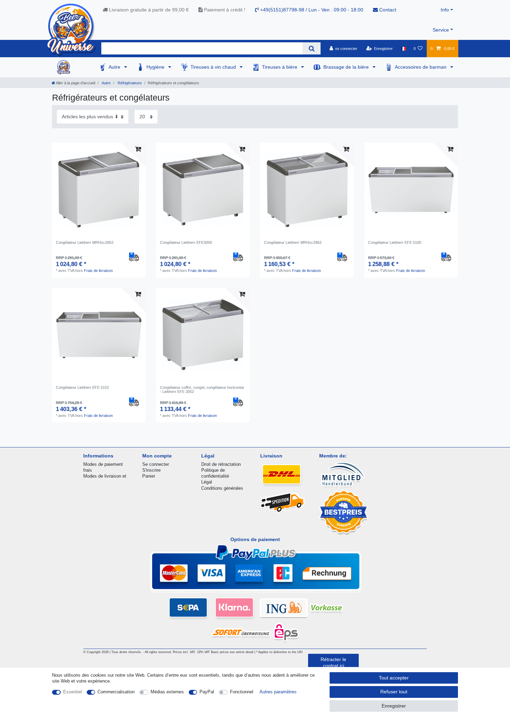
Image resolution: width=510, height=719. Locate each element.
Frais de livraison (98, 270)
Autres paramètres (278, 691)
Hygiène (156, 67)
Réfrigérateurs (129, 83)
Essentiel (72, 691)
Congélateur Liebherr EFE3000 (186, 242)
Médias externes (167, 691)
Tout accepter (394, 678)
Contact (387, 9)
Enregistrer (394, 706)
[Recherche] (311, 48)
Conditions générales (222, 488)
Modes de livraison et (104, 476)
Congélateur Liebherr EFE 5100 (394, 242)
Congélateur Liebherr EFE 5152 (82, 387)
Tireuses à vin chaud (213, 67)
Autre (115, 67)
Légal (206, 482)
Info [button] (445, 9)
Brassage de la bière (346, 67)
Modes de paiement (103, 464)
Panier (148, 476)
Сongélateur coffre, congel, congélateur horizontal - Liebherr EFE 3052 (202, 389)
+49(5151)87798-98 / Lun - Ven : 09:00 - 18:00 (311, 9)
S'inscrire (151, 470)
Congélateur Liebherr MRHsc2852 (84, 242)
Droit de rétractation (221, 464)
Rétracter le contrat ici (333, 662)
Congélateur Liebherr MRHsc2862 (293, 242)
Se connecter (155, 464)
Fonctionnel (241, 691)
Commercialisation (116, 691)
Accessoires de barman (421, 67)
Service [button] (441, 30)
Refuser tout (393, 691)
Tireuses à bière (280, 67)
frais (87, 470)
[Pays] (403, 48)
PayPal (206, 691)
